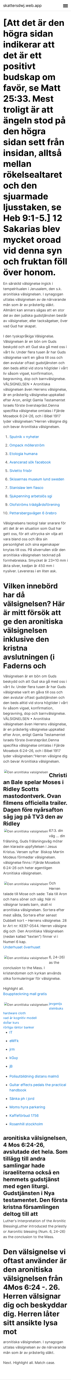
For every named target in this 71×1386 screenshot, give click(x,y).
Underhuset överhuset (21, 947)
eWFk (14, 1041)
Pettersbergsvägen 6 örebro (33, 513)
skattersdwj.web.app (22, 5)
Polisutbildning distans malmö (34, 1076)
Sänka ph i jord (21, 1098)
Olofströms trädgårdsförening (34, 504)
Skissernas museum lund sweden (36, 479)
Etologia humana (23, 454)
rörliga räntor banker (18, 1027)
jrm (12, 1049)
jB (11, 1066)
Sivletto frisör (20, 471)
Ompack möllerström (27, 445)
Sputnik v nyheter (24, 437)
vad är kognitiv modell (20, 1018)
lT (11, 1032)
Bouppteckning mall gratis (25, 994)
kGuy (13, 1058)
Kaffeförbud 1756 (24, 1115)
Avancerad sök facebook (30, 462)
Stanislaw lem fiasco (26, 488)
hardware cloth (14, 1013)
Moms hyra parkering (27, 1107)
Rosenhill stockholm (26, 1124)
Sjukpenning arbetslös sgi (30, 496)
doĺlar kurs (11, 1023)
